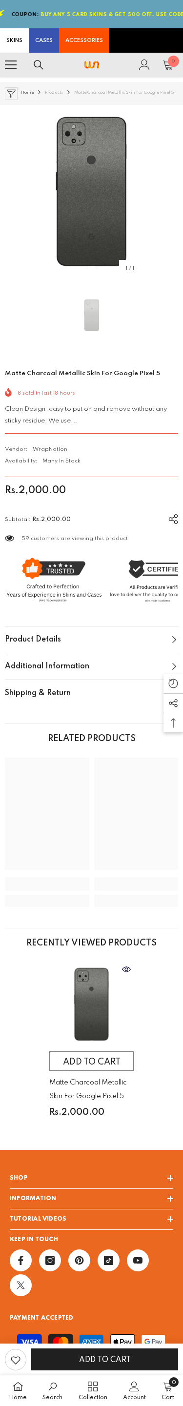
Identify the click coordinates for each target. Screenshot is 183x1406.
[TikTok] (109, 1260)
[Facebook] (21, 1260)
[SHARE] (169, 517)
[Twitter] (21, 1285)
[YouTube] (138, 1260)
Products (54, 92)
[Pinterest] (79, 1260)
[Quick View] (126, 969)
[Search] (38, 65)
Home (27, 92)
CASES (44, 40)
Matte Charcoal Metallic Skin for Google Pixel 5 (88, 1089)
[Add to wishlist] (15, 1359)
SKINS (14, 40)
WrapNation (50, 449)
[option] (91, 191)
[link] (47, 884)
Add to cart (105, 1360)
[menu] (11, 65)
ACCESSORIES (84, 40)
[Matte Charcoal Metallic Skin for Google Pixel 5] (91, 1004)
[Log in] (144, 65)
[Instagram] (50, 1260)
